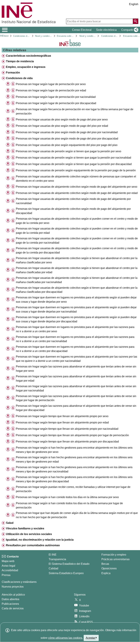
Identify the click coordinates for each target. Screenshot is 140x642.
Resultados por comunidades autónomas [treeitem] (33, 545)
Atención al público (13, 594)
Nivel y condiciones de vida (93, 36)
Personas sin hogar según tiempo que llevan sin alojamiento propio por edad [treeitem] (62, 422)
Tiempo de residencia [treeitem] (20, 61)
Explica (105, 573)
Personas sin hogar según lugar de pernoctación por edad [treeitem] (51, 90)
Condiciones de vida (23, 36)
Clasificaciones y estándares (19, 581)
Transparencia (57, 559)
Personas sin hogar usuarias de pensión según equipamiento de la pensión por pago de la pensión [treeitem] (76, 170)
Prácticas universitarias (115, 559)
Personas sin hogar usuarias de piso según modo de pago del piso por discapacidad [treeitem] (67, 138)
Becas (105, 563)
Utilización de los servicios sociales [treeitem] (29, 534)
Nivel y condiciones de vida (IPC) (51, 36)
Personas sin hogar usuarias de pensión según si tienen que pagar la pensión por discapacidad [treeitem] (74, 164)
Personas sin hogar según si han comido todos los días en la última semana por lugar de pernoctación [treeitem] (69, 505)
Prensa (6, 575)
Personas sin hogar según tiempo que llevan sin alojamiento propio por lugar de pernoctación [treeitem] (72, 435)
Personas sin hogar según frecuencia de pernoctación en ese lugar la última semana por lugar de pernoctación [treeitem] (74, 111)
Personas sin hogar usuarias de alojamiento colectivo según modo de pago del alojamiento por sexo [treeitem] (76, 186)
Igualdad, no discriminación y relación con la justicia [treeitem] (40, 539)
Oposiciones (109, 568)
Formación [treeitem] (13, 72)
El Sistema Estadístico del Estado (69, 563)
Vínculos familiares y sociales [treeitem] (25, 528)
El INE (53, 554)
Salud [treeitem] (9, 522)
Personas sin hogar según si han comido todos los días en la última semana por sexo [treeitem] (67, 497)
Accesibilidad (10, 570)
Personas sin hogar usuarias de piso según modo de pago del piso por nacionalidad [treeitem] (67, 132)
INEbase (4, 36)
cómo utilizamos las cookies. (65, 637)
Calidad (53, 568)
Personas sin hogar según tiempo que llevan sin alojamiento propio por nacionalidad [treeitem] (67, 428)
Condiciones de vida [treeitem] (19, 78)
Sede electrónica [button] (106, 29)
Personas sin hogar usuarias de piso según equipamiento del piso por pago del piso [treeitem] (66, 145)
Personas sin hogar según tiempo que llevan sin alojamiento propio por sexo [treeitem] (62, 416)
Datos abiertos (10, 599)
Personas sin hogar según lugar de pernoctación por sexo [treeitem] (51, 84)
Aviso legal (8, 565)
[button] (129, 30)
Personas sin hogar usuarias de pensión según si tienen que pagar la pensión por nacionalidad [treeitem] (73, 157)
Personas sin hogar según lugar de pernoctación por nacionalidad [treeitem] (56, 96)
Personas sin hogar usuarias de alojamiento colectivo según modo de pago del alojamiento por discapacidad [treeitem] (73, 211)
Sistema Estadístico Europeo (66, 573)
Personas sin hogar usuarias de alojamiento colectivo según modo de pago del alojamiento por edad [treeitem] (77, 193)
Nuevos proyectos (13, 586)
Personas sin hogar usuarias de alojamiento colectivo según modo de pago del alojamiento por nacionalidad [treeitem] (73, 201)
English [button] (133, 4)
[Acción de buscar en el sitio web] (135, 21)
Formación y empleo (113, 554)
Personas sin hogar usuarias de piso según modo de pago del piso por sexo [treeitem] (62, 119)
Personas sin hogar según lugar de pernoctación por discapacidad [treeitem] (56, 103)
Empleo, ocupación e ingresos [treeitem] (25, 66)
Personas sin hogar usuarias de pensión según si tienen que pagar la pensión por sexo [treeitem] (68, 151)
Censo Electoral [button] (82, 29)
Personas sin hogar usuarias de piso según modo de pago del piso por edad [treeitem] (62, 125)
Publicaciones (10, 603)
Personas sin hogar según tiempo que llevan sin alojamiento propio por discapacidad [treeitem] (67, 441)
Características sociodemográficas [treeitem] (28, 55)
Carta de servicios (13, 608)
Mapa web (8, 561)
